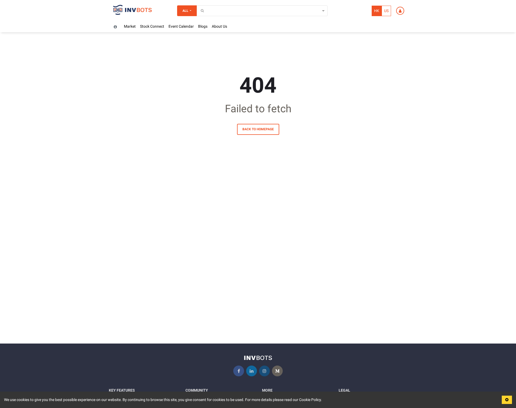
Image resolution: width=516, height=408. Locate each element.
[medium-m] (277, 371)
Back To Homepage (258, 129)
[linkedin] (251, 371)
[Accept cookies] (507, 400)
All (185, 11)
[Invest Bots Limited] (132, 11)
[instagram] (264, 371)
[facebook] (238, 371)
